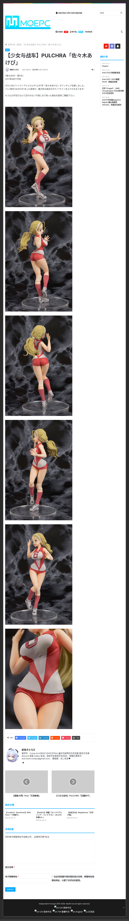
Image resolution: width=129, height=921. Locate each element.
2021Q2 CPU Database (70, 13)
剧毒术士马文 (14, 70)
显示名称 (10, 867)
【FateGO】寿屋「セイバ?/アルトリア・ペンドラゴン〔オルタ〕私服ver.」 (49, 814)
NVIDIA (88, 31)
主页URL (11, 44)
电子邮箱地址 (12, 876)
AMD (62, 31)
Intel (77, 31)
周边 (19, 44)
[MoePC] (28, 22)
